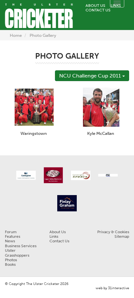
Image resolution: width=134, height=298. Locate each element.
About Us (95, 5)
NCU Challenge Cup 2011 (90, 76)
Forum (11, 232)
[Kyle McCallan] (101, 107)
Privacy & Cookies (113, 232)
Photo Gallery (43, 35)
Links (53, 236)
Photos (11, 260)
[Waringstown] (34, 107)
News (10, 241)
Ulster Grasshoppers (17, 252)
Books (10, 264)
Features (12, 236)
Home (16, 35)
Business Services (20, 246)
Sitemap (121, 236)
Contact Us (98, 10)
